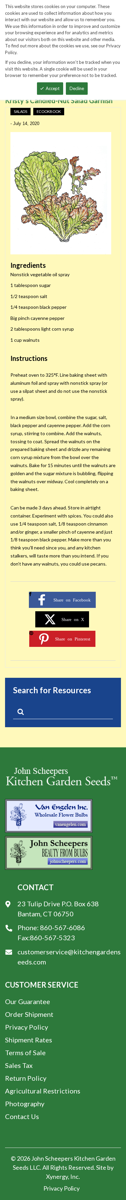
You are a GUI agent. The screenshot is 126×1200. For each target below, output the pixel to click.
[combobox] (63, 713)
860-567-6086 (62, 927)
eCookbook (49, 111)
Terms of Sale (25, 1052)
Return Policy (25, 1078)
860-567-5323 (52, 938)
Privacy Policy (26, 1027)
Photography (24, 1104)
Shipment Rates (28, 1040)
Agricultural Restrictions (42, 1091)
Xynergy (57, 1176)
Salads (20, 111)
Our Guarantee (27, 1001)
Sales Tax (19, 1065)
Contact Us (22, 1116)
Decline (77, 88)
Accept (52, 88)
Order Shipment (29, 1014)
